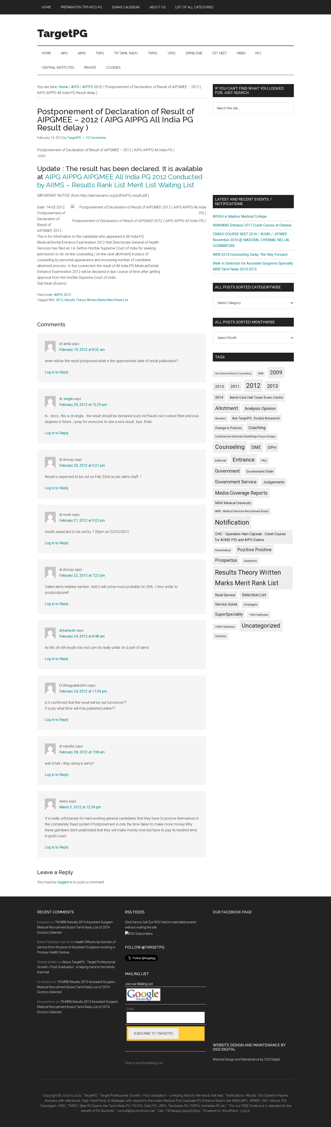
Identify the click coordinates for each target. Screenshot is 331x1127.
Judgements (273, 482)
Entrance (244, 459)
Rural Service (225, 595)
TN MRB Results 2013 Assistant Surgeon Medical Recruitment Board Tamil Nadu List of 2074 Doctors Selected (75, 927)
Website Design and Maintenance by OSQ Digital (246, 1059)
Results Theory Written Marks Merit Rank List (96, 300)
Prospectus (226, 560)
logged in (65, 882)
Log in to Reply (56, 372)
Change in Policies (228, 428)
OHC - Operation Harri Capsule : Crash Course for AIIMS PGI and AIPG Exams (250, 537)
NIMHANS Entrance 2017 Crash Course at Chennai (252, 225)
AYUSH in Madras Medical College (240, 216)
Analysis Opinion (260, 408)
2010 (219, 386)
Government (227, 471)
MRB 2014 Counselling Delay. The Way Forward (250, 254)
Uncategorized (261, 625)
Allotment (226, 408)
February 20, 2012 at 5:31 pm (82, 465)
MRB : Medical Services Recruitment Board (241, 511)
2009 (276, 372)
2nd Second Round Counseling (233, 373)
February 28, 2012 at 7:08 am (82, 752)
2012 (59, 300)
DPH (272, 447)
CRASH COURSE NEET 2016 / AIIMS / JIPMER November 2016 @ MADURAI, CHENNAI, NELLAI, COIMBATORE (251, 240)
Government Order (260, 471)
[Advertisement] (253, 154)
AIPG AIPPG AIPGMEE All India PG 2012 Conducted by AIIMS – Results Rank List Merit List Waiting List (119, 181)
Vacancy (220, 636)
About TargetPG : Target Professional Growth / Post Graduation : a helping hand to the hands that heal (76, 967)
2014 (219, 397)
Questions (250, 560)
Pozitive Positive (254, 549)
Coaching (256, 427)
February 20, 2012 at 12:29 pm (83, 404)
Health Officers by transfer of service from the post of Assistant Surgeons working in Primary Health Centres (76, 947)
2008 (260, 373)
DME (256, 447)
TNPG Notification (258, 614)
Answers (220, 418)
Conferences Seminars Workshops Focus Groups (245, 436)
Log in (245, 1111)
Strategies (250, 604)
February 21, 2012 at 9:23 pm (82, 520)
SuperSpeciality (229, 614)
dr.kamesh (67, 630)
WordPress (230, 1111)
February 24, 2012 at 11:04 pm (83, 691)
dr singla (66, 399)
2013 (272, 386)
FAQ (264, 460)
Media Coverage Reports (241, 493)
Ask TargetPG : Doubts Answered (255, 418)
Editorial (220, 460)
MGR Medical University (233, 503)
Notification (232, 522)
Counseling (230, 446)
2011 (235, 386)
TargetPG (62, 33)
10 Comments (96, 137)
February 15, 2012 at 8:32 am (82, 349)
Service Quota (226, 604)
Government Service (235, 482)
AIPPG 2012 (62, 295)
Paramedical (223, 550)
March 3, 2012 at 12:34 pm (80, 807)
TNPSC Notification (225, 626)
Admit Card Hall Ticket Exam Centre (256, 397)
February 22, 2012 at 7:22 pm (82, 575)
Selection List (254, 595)
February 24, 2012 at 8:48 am (82, 636)
